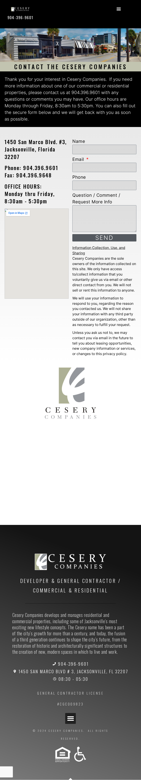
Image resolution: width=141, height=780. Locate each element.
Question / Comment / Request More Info (96, 198)
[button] (118, 9)
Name (78, 141)
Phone (79, 177)
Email (78, 159)
